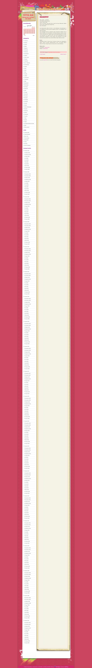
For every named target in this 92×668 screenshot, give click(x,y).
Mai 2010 (26, 560)
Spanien (25, 112)
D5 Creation (58, 666)
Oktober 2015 (27, 426)
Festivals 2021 (26, 271)
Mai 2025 (26, 186)
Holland (25, 66)
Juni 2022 (26, 259)
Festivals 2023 (26, 221)
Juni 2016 (26, 409)
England (25, 55)
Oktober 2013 (27, 476)
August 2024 (27, 206)
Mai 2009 (26, 585)
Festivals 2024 (26, 196)
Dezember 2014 (28, 448)
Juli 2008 (26, 606)
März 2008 (27, 614)
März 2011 (27, 539)
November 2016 (28, 400)
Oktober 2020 (27, 302)
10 (24, 30)
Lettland (25, 75)
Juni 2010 (26, 558)
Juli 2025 (26, 183)
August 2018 (27, 355)
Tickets (25, 141)
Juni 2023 (26, 234)
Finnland (25, 59)
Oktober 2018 (27, 352)
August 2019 (27, 330)
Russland (25, 97)
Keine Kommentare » (56, 52)
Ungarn (25, 121)
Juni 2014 (26, 459)
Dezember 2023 (28, 223)
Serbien (25, 105)
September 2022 (28, 254)
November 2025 (28, 175)
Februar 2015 (27, 441)
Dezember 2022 (28, 248)
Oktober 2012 (27, 501)
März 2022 (27, 265)
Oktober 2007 (27, 626)
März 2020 (27, 315)
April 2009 (27, 587)
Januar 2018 (27, 368)
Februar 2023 (27, 242)
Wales (25, 125)
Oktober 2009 (27, 576)
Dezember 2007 (28, 622)
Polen (25, 90)
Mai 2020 (26, 311)
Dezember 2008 (28, 597)
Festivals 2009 (26, 570)
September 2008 (28, 603)
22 (32, 31)
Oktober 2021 (27, 277)
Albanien (25, 42)
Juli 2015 (26, 432)
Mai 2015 (26, 436)
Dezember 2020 (28, 298)
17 (24, 31)
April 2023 (27, 238)
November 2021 (28, 275)
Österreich (26, 88)
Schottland (26, 99)
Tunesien (25, 116)
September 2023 (28, 229)
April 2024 (27, 213)
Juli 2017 (26, 382)
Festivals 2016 (26, 396)
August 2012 (27, 505)
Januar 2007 (27, 642)
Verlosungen (26, 139)
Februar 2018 (27, 366)
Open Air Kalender (27, 145)
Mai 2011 (26, 535)
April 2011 (27, 537)
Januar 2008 (27, 617)
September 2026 (28, 154)
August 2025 (27, 181)
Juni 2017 (26, 384)
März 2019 (27, 340)
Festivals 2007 (26, 620)
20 (29, 31)
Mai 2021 (26, 286)
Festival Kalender (27, 134)
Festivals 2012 (26, 495)
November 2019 (28, 325)
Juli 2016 (26, 407)
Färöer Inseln (26, 57)
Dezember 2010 (28, 547)
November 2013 (28, 474)
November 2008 (28, 599)
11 (25, 30)
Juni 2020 (26, 309)
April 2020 (27, 313)
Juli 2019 (26, 332)
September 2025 (28, 179)
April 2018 (27, 363)
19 (27, 31)
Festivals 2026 (26, 132)
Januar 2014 (27, 468)
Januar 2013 (27, 493)
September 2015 (28, 428)
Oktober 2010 (27, 551)
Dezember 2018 (28, 348)
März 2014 (27, 464)
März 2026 (27, 165)
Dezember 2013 (28, 473)
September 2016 (28, 403)
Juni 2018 (26, 359)
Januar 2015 (27, 443)
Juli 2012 (26, 507)
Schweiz (25, 103)
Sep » (34, 35)
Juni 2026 (26, 160)
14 (30, 30)
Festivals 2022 (26, 246)
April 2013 (27, 487)
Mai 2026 (26, 161)
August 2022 (27, 256)
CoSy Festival (42, 54)
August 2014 (27, 455)
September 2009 (28, 578)
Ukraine (25, 119)
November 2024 (28, 200)
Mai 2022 (26, 261)
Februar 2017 (27, 391)
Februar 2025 (27, 192)
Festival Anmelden (46, 9)
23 (34, 31)
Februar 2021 (27, 292)
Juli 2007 (26, 631)
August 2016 (27, 405)
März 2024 (27, 215)
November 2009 (28, 574)
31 (24, 34)
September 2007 (28, 628)
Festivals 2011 (26, 520)
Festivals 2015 (26, 421)
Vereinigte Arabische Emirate (29, 123)
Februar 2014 (27, 466)
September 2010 (28, 553)
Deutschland (50, 52)
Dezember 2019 (28, 323)
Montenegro (26, 84)
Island (25, 70)
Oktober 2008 (27, 601)
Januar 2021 (27, 293)
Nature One (26, 136)
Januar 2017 (27, 393)
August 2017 (27, 380)
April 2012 (27, 512)
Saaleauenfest (47, 47)
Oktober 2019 (27, 327)
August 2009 (27, 580)
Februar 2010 (27, 566)
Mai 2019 (26, 336)
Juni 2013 (26, 484)
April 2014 (27, 462)
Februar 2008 (27, 616)
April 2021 (27, 288)
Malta (25, 81)
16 (34, 30)
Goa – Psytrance (27, 62)
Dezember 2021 (28, 273)
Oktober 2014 (27, 451)
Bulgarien (25, 48)
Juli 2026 (26, 158)
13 (29, 30)
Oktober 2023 (27, 227)
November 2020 (28, 300)
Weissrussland (26, 127)
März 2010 (27, 564)
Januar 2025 (27, 194)
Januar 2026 (27, 169)
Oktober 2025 (27, 177)
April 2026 (27, 163)
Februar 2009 (27, 591)
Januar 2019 (27, 343)
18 (25, 31)
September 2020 (28, 304)
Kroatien (25, 73)
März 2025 (27, 190)
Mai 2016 (26, 411)
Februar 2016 (27, 416)
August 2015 (27, 430)
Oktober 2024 (27, 202)
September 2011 (28, 528)
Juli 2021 (26, 282)
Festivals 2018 (26, 346)
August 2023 (27, 231)
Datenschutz (57, 9)
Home (40, 9)
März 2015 (27, 439)
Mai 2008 (26, 610)
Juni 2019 (26, 334)
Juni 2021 (26, 284)
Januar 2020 (27, 318)
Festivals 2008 (26, 595)
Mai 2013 (26, 485)
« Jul (24, 35)
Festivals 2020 (26, 296)
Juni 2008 (26, 608)
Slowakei (25, 108)
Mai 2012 (26, 510)
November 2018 (28, 350)
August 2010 (27, 555)
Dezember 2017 (28, 373)
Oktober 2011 (27, 526)
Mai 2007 (26, 635)
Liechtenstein (26, 77)
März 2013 (27, 489)
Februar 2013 (27, 491)
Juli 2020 (26, 307)
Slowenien (26, 110)
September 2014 (28, 453)
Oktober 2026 (27, 152)
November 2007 (28, 624)
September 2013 (28, 478)
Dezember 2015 (28, 423)
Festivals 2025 (26, 171)
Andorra (25, 44)
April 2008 (27, 612)
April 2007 (27, 637)
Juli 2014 (26, 457)
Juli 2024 (26, 208)
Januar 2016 (27, 418)
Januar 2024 (27, 219)
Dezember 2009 (28, 572)
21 (30, 31)
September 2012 (28, 503)
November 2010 (28, 549)
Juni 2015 (26, 434)
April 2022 (27, 263)
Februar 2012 (27, 516)
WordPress (66, 666)
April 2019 (27, 338)
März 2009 (27, 589)
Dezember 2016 (28, 398)
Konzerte (25, 143)
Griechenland (26, 64)
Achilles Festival (63, 54)
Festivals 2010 (26, 545)
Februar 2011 (27, 541)
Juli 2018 (26, 357)
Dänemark (26, 51)
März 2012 (27, 514)
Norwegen (26, 86)
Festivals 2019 (26, 321)
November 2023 (28, 225)
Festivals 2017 (26, 371)
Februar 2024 (27, 217)
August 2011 (27, 530)
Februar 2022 (27, 267)
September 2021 (28, 279)
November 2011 (28, 524)
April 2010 (27, 562)
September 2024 (28, 204)
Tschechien (26, 114)
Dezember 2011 (28, 522)
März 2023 (27, 240)
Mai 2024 (26, 211)
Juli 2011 (26, 532)
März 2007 (27, 639)
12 (27, 30)
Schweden (26, 101)
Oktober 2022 (27, 252)
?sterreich (26, 40)
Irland (25, 68)
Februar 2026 (27, 167)
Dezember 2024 (28, 198)
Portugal (25, 92)
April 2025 (27, 188)
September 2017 (28, 378)
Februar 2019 (27, 341)
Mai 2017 (26, 386)
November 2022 (28, 250)
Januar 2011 (27, 543)
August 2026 (27, 156)
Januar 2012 (27, 518)
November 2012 (28, 499)
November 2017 (28, 375)
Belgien (25, 46)
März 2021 (27, 290)
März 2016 (27, 414)
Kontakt (52, 9)
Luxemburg (26, 79)
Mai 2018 (26, 361)
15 (32, 30)
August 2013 (27, 480)
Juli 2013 (26, 482)
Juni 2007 (26, 633)
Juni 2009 (26, 583)
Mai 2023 (26, 236)
